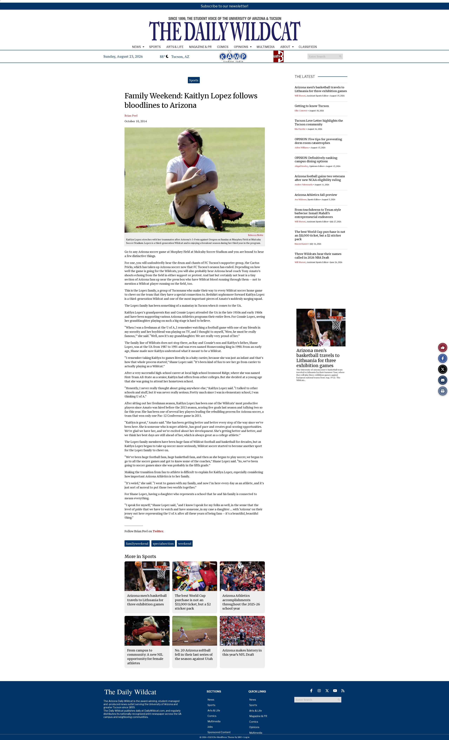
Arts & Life (174, 47)
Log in (246, 737)
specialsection (163, 543)
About (285, 47)
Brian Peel (131, 115)
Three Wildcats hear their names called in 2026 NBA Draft (318, 255)
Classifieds (308, 47)
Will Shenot (300, 95)
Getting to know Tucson (312, 106)
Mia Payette (300, 129)
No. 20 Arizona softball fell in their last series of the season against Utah (194, 654)
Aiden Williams (302, 147)
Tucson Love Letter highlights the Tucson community (319, 122)
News (136, 47)
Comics (222, 47)
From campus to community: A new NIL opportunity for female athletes (145, 656)
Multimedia (266, 47)
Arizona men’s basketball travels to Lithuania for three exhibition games (321, 89)
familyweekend (137, 543)
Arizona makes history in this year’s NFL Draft (242, 652)
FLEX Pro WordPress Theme (221, 737)
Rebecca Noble (255, 235)
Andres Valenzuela (304, 184)
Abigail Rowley (301, 166)
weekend (184, 543)
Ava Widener (301, 199)
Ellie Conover (301, 110)
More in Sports (140, 556)
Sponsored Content (219, 732)
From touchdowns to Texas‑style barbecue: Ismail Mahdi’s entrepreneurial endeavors (318, 213)
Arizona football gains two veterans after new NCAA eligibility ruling (320, 178)
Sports (155, 47)
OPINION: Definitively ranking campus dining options (316, 159)
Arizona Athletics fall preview (316, 195)
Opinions (241, 47)
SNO (240, 737)
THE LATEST (305, 77)
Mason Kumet (301, 243)
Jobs (210, 726)
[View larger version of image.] (195, 180)
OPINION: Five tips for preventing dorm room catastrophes (318, 141)
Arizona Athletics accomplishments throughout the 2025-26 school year (241, 602)
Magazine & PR (200, 47)
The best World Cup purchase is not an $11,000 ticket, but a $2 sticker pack (320, 235)
